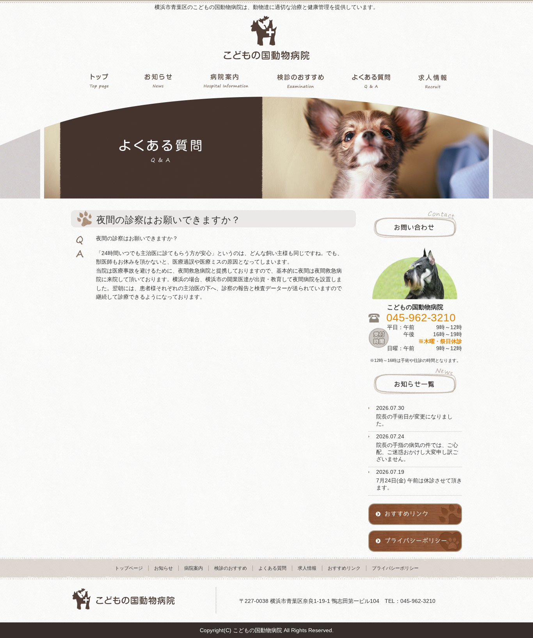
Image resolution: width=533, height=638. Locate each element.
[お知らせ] (158, 79)
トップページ (129, 568)
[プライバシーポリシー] (415, 555)
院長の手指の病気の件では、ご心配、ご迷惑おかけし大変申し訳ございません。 (417, 452)
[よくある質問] (371, 79)
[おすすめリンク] (415, 528)
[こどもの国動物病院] (266, 67)
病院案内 (193, 568)
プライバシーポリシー (395, 568)
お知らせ (163, 568)
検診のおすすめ (230, 568)
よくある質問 (272, 568)
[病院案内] (226, 79)
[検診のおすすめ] (300, 79)
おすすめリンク (344, 568)
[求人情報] (432, 79)
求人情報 (307, 568)
